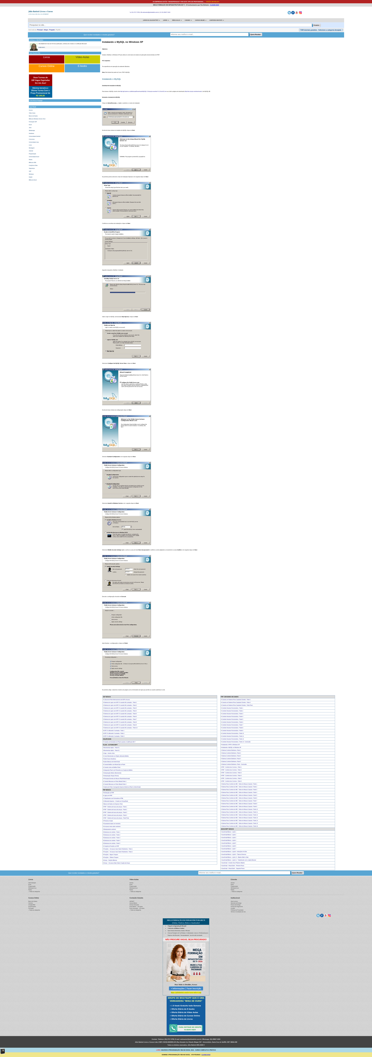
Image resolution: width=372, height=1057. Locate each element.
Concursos (32, 139)
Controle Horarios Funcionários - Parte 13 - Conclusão (236, 742)
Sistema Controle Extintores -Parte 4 (231, 758)
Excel (30, 124)
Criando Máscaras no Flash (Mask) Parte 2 (115, 784)
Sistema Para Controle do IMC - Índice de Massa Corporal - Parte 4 (239, 792)
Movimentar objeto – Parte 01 (111, 747)
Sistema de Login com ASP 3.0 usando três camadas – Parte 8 (120, 722)
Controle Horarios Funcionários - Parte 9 (232, 730)
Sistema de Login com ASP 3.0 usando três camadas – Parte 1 (120, 702)
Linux (30, 145)
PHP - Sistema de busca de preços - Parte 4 (115, 815)
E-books (82, 65)
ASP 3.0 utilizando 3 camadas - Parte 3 (114, 736)
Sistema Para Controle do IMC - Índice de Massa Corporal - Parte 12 (240, 815)
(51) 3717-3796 (135, 12)
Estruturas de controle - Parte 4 (112, 840)
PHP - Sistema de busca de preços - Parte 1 (115, 806)
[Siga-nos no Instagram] (300, 14)
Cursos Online (46, 66)
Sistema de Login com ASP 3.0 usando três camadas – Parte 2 (120, 705)
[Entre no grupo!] (186, 1015)
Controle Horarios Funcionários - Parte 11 (233, 736)
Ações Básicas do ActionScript (112, 761)
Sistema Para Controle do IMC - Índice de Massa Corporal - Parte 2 (239, 787)
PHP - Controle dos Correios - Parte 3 (232, 772)
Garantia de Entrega (236, 903)
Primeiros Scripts (108, 821)
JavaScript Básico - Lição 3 (229, 837)
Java (30, 127)
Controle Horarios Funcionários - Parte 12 (233, 739)
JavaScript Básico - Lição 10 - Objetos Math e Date (235, 857)
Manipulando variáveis (110, 829)
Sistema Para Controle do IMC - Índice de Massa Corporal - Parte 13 (240, 817)
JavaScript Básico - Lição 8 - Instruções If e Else (234, 851)
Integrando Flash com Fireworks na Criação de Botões (118, 770)
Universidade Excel (34, 156)
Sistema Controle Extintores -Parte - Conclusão (234, 764)
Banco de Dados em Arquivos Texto (113, 804)
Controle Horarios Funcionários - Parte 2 (232, 711)
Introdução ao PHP (109, 792)
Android (31, 151)
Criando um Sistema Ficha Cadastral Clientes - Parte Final (237, 705)
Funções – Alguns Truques (111, 854)
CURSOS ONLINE (200, 20)
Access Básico (133, 903)
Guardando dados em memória (112, 823)
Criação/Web (31, 905)
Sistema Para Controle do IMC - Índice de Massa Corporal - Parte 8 (239, 803)
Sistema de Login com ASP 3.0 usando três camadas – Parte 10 (120, 727)
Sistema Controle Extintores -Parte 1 (231, 750)
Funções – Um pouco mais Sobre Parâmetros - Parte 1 (118, 849)
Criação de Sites (33, 165)
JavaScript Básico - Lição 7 (229, 848)
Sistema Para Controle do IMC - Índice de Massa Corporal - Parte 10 (240, 809)
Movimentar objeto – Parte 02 (111, 750)
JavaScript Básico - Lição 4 (229, 840)
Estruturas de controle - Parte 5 (112, 843)
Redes (30, 159)
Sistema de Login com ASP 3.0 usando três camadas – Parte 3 (120, 708)
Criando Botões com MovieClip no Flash (114, 764)
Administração (32, 883)
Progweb (52, 30)
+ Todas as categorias (34, 891)
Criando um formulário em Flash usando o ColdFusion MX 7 (120, 742)
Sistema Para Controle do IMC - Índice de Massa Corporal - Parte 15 (240, 823)
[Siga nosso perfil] (289, 14)
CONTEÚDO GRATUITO (215, 20)
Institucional (235, 898)
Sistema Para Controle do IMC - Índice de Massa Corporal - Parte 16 (240, 826)
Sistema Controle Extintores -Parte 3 (231, 756)
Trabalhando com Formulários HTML (113, 798)
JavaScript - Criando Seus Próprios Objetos (233, 863)
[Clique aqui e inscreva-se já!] (40, 97)
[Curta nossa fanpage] (293, 14)
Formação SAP (33, 121)
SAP (30, 171)
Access (31, 110)
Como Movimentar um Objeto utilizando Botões (116, 756)
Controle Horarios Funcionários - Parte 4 (232, 716)
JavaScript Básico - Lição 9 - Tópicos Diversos (234, 854)
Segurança (32, 168)
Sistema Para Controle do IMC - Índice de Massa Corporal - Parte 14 (240, 820)
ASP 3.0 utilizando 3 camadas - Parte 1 (114, 730)
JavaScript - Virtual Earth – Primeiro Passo (233, 865)
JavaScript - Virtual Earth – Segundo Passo (233, 868)
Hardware (31, 133)
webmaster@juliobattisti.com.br (150, 12)
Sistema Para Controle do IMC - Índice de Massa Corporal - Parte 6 (239, 798)
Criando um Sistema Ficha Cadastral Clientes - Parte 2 (236, 702)
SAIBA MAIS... (42, 47)
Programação (32, 153)
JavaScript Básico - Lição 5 (229, 843)
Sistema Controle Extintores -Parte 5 (231, 761)
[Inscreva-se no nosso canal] (296, 14)
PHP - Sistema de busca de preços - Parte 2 (115, 809)
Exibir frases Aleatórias (110, 759)
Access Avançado (134, 905)
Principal (40, 30)
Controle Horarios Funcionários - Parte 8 (232, 727)
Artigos (46, 30)
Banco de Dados (33, 116)
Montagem (31, 148)
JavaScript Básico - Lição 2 (229, 834)
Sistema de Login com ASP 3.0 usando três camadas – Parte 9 (120, 725)
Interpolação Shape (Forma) (111, 775)
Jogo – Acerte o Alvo (109, 753)
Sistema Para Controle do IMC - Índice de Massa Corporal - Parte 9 (239, 806)
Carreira (30, 903)
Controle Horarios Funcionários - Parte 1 (232, 708)
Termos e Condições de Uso (238, 912)
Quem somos (234, 901)
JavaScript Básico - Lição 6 (229, 846)
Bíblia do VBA (32, 162)
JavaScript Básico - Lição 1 (229, 832)
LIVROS (165, 20)
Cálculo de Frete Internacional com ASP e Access (117, 699)
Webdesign (32, 130)
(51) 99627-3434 (165, 12)
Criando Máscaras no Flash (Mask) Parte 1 (115, 781)
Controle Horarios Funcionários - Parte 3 (232, 713)
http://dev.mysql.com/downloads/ (193, 91)
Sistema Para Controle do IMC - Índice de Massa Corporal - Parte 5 (239, 795)
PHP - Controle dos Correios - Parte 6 (232, 781)
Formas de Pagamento (237, 906)
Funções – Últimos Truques (111, 857)
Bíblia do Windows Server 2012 (37, 119)
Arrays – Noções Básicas (110, 860)
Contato (233, 908)
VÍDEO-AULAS (176, 20)
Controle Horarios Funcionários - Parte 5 (232, 719)
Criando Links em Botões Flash (112, 767)
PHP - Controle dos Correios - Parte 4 (232, 775)
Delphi (30, 177)
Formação (31, 908)
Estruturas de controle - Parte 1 (112, 832)
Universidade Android (34, 136)
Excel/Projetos (32, 906)
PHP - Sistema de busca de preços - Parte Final (116, 818)
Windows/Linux (32, 888)
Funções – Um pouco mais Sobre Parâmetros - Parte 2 (118, 851)
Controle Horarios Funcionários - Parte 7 (232, 725)
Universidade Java (34, 142)
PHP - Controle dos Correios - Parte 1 (232, 767)
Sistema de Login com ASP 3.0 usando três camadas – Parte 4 (120, 711)
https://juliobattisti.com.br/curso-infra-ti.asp (186, 992)
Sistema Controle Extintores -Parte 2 (231, 753)
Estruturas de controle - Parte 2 (112, 835)
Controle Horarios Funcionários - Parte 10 (233, 733)
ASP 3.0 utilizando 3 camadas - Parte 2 (114, 733)
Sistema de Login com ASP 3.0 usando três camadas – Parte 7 (120, 719)
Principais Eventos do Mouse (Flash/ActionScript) (117, 778)
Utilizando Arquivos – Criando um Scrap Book (116, 801)
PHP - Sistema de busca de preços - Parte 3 (115, 812)
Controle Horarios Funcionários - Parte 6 (232, 722)
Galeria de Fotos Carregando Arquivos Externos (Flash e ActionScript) (122, 787)
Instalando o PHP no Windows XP (231, 744)
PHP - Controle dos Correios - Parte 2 (232, 770)
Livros (46, 57)
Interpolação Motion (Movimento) (112, 773)
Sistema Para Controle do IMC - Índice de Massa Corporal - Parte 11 (240, 812)
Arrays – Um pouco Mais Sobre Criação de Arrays (117, 863)
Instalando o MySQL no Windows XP (231, 747)
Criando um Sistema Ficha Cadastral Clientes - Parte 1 (236, 699)
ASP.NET (132, 901)
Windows (31, 174)
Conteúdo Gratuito (136, 898)
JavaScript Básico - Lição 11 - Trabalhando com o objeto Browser (239, 860)
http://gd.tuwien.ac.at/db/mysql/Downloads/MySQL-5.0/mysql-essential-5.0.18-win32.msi (143, 91)
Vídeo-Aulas (82, 57)
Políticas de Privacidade (237, 910)
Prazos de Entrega (236, 905)
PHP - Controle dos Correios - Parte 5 (232, 778)
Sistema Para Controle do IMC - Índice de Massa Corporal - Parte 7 (239, 801)
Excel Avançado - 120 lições (137, 908)
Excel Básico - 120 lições (136, 906)
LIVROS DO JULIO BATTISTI (150, 20)
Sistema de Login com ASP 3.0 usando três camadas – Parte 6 (120, 716)
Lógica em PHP (108, 795)
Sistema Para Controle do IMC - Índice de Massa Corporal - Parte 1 (239, 784)
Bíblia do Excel (33, 180)
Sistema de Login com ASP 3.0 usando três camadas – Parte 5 (120, 713)
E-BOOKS (187, 20)
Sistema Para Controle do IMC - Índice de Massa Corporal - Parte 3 (239, 789)
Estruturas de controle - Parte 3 (112, 837)
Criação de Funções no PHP (111, 846)
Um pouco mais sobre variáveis (112, 826)
